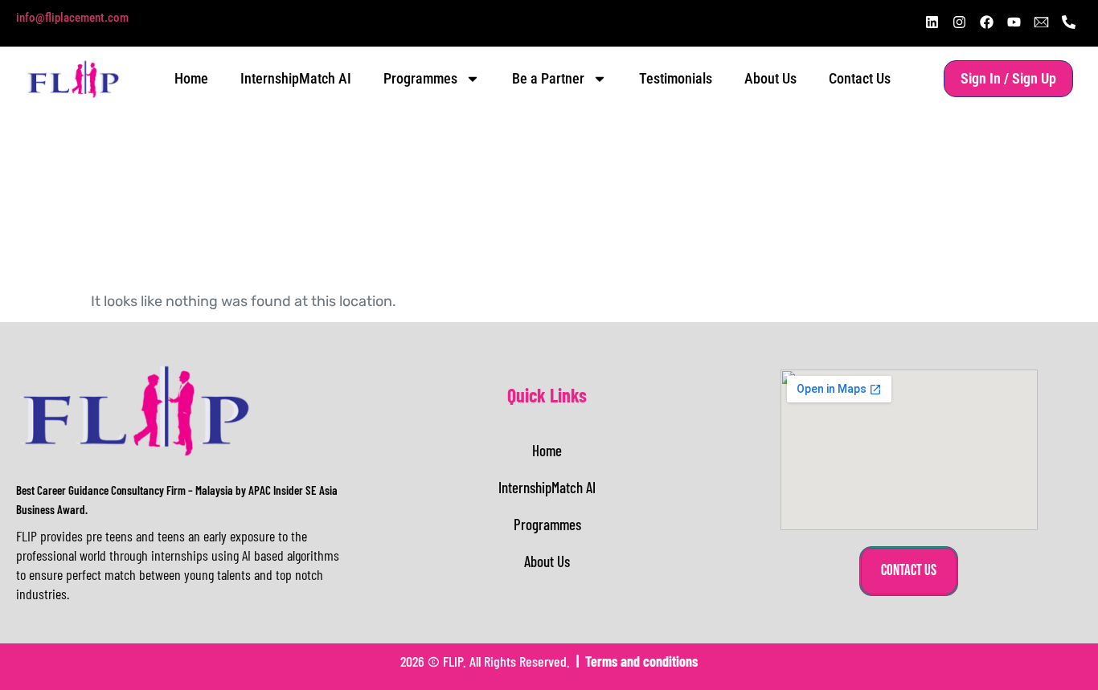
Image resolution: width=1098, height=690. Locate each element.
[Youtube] (1013, 21)
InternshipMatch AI (295, 78)
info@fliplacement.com (72, 17)
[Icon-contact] (1041, 21)
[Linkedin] (931, 21)
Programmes (420, 78)
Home (191, 78)
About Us (770, 78)
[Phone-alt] (1068, 21)
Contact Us (860, 78)
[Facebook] (986, 21)
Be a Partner (548, 78)
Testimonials (675, 78)
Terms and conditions (641, 661)
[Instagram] (959, 21)
